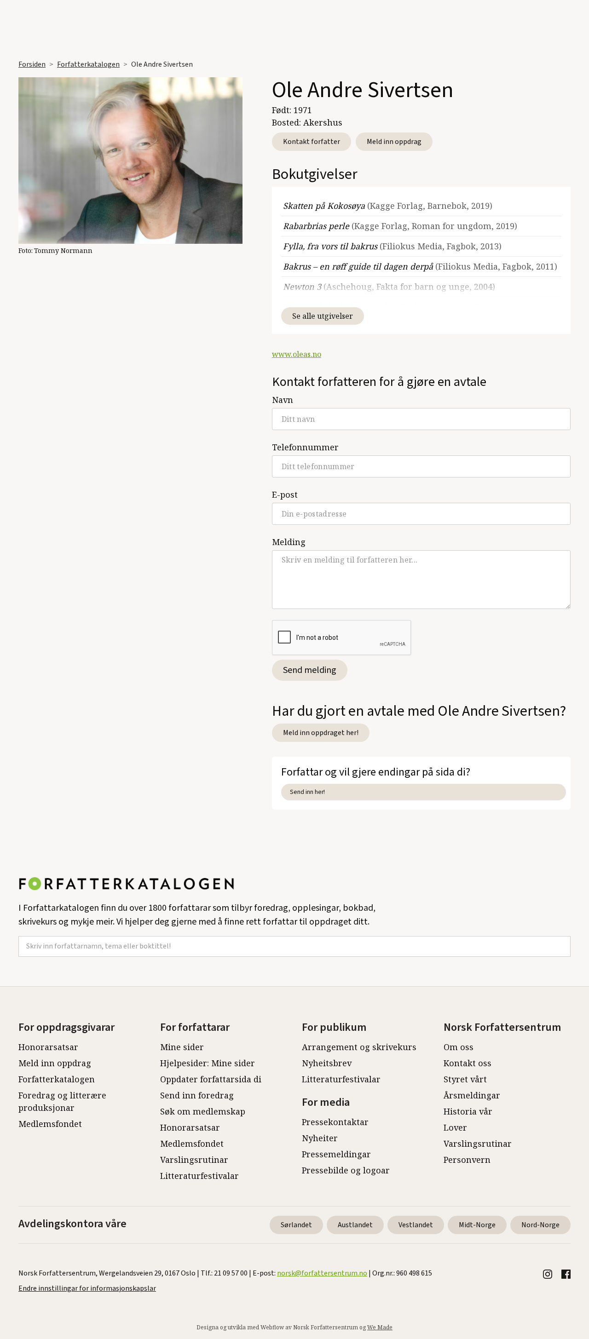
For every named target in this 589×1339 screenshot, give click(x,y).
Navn (282, 399)
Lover (455, 1127)
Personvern (467, 1159)
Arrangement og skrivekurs (359, 1046)
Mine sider (182, 1046)
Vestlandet (415, 1225)
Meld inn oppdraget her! (320, 733)
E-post (285, 494)
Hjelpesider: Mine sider (207, 1063)
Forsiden (32, 64)
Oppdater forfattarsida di (210, 1079)
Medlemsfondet (50, 1123)
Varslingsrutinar (194, 1159)
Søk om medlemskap (202, 1111)
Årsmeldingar (472, 1095)
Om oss (459, 1046)
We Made (380, 1327)
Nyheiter (320, 1138)
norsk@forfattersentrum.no (322, 1273)
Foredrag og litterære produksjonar (62, 1101)
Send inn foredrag (197, 1095)
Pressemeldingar (336, 1154)
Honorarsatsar (48, 1046)
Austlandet (355, 1225)
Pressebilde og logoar (346, 1170)
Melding (289, 541)
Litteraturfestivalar (199, 1175)
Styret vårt (465, 1079)
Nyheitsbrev (327, 1063)
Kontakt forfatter (311, 142)
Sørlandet (296, 1225)
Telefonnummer (305, 447)
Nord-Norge (540, 1225)
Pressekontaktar (335, 1121)
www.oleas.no (296, 354)
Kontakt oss (467, 1063)
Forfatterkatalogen (88, 64)
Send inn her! (307, 791)
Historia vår (468, 1111)
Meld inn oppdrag (394, 142)
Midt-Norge (477, 1225)
